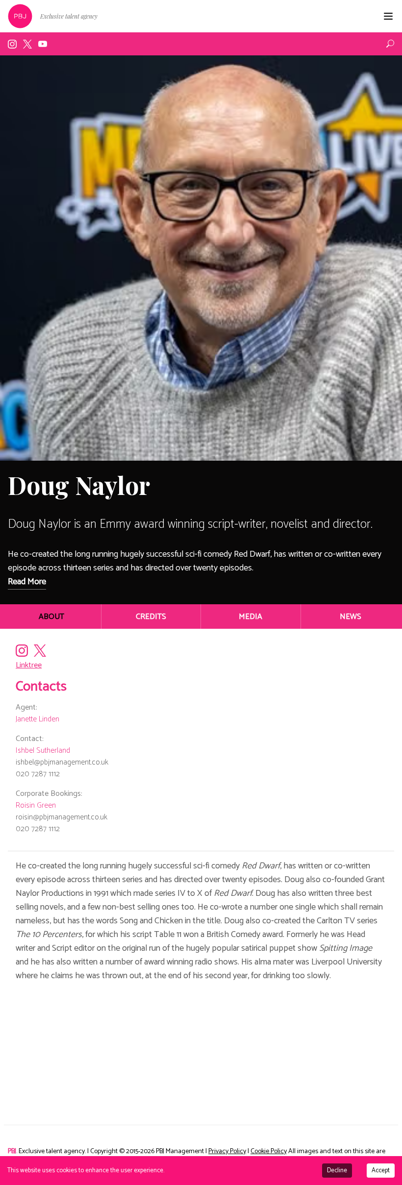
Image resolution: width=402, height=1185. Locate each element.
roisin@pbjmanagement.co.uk (61, 817)
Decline (337, 1170)
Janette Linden (37, 719)
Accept (381, 1170)
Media (250, 617)
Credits (151, 617)
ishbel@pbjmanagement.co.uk (62, 762)
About (51, 617)
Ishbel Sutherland (43, 750)
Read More (27, 581)
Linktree (29, 665)
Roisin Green (36, 805)
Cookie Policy (269, 1151)
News (350, 617)
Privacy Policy (227, 1151)
